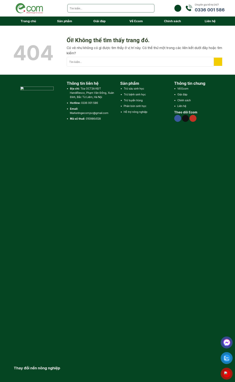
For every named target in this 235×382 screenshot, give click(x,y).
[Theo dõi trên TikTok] (185, 118)
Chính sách (172, 21)
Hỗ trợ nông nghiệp (135, 111)
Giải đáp (99, 21)
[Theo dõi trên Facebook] (177, 118)
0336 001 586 (89, 102)
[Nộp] (150, 8)
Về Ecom (136, 21)
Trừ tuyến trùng (133, 100)
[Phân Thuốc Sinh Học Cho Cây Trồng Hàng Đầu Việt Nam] (37, 8)
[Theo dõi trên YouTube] (192, 118)
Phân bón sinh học (135, 106)
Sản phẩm (64, 21)
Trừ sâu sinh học (134, 88)
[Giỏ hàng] (177, 8)
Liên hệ (210, 21)
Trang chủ (28, 21)
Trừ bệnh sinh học (135, 94)
